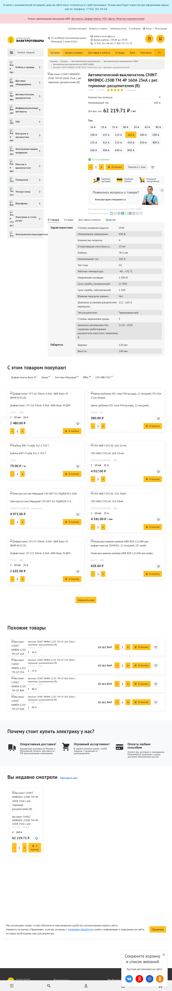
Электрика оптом (118, 28)
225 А (93, 142)
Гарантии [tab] (110, 219)
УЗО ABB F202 (103, 377)
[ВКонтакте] (111, 213)
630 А (118, 150)
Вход (149, 28)
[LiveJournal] (130, 213)
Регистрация (161, 28)
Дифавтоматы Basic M (23, 377)
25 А (114, 127)
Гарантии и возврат (77, 28)
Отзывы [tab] (68, 219)
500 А (93, 150)
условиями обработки (80, 929)
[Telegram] (141, 213)
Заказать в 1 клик (136, 166)
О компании (135, 28)
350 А (130, 142)
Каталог (55, 52)
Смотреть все (68, 778)
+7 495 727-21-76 (123, 43)
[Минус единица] (90, 167)
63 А (147, 127)
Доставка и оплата (99, 52)
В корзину (116, 166)
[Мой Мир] (118, 213)
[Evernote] (126, 213)
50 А (136, 127)
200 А (155, 134)
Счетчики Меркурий (65, 377)
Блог (132, 52)
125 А (106, 134)
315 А (106, 142)
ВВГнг (86, 377)
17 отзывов (130, 90)
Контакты (146, 52)
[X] (122, 213)
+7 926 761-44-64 (103, 43)
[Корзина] (160, 39)
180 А (143, 134)
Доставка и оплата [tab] (89, 219)
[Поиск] (161, 53)
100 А (93, 134)
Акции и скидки (73, 52)
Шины (45, 377)
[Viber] (133, 213)
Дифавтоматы (92, 18)
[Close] (163, 954)
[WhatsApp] (137, 213)
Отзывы (119, 52)
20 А (103, 127)
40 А (125, 127)
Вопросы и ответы (98, 28)
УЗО (104, 18)
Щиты (111, 18)
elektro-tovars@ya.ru (104, 36)
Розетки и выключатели (130, 18)
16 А (92, 127)
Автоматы (77, 18)
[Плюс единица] (101, 167)
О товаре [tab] (53, 219)
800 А (130, 150)
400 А (155, 142)
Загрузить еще (86, 600)
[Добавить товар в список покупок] (152, 167)
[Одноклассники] (115, 213)
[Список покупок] (149, 39)
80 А (158, 127)
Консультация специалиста (110, 199)
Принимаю (158, 929)
